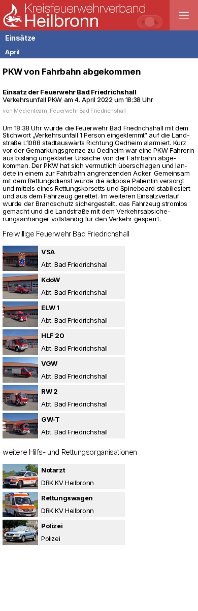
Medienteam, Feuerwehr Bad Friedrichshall (69, 110)
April (12, 52)
